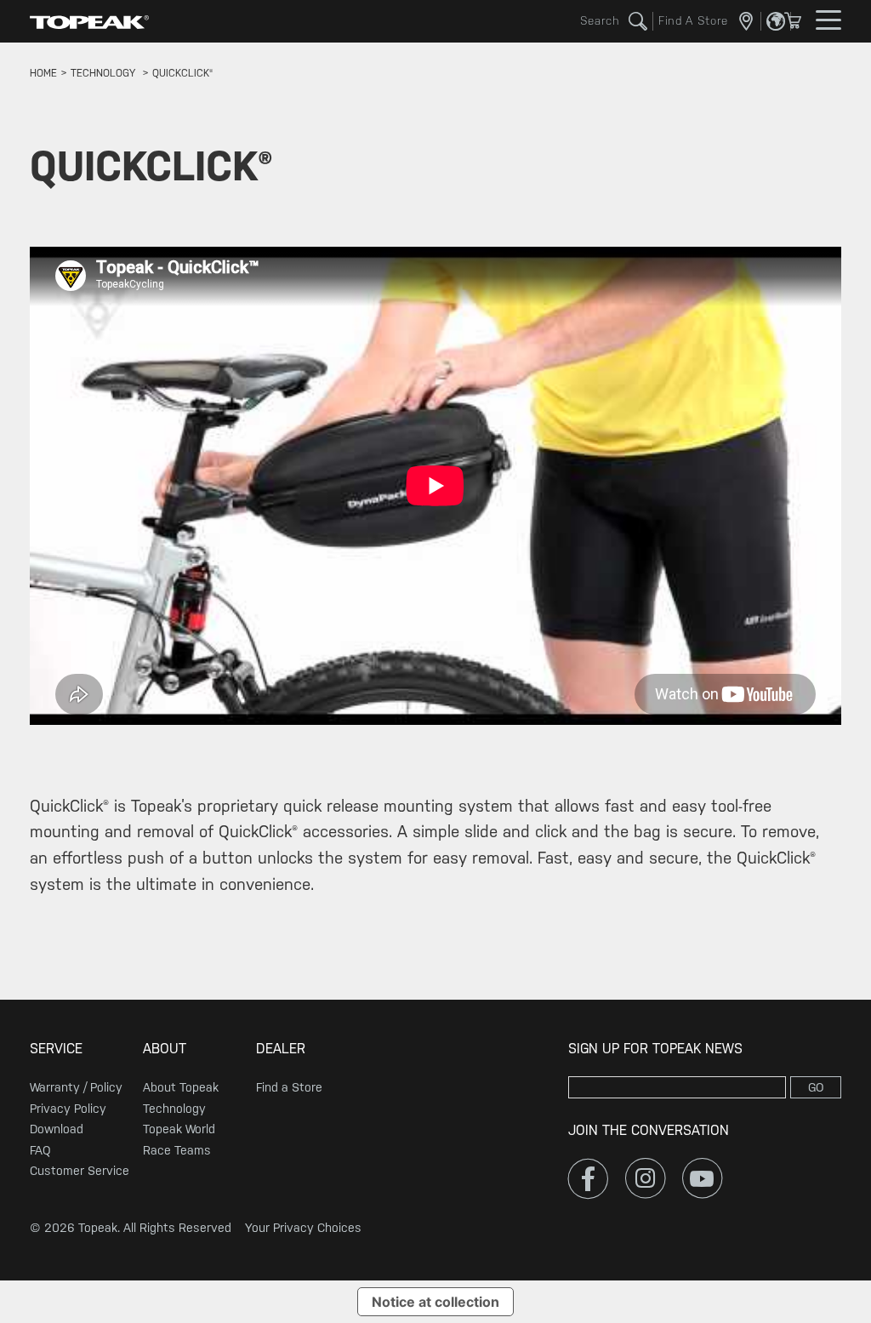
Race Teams (177, 1150)
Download (56, 1129)
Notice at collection (435, 1301)
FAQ (40, 1150)
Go (816, 1087)
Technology (174, 1108)
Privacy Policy (68, 1108)
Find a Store (289, 1087)
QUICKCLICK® (182, 73)
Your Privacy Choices (303, 1228)
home (43, 73)
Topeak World (179, 1129)
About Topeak (181, 1087)
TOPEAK (89, 21)
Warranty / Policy (76, 1087)
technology (103, 73)
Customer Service (79, 1171)
